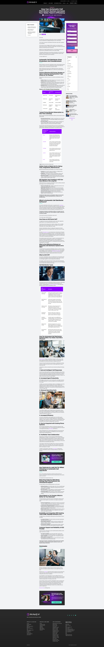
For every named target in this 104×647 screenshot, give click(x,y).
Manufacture (69, 83)
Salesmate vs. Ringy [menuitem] (55, 635)
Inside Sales (68, 60)
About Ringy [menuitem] (67, 624)
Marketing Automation (70, 66)
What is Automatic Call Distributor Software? (30, 30)
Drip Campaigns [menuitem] (29, 624)
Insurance (68, 70)
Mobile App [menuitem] (28, 627)
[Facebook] (45, 34)
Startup (68, 84)
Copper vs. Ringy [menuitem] (55, 625)
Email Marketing (69, 73)
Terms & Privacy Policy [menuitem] (69, 635)
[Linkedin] (43, 34)
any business (61, 205)
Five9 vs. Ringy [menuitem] (55, 626)
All (67, 58)
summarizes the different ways (53, 284)
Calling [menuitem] (28, 623)
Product (45, 3)
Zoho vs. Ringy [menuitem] (55, 638)
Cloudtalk (44, 141)
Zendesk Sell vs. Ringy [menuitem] (56, 637)
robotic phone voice (46, 232)
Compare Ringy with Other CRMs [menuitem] (57, 623)
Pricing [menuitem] (41, 623)
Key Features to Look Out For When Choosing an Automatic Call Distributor (31, 32)
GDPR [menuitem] (66, 633)
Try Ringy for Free (56, 602)
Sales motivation (41, 359)
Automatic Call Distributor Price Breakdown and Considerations (32, 27)
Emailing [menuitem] (28, 625)
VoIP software (51, 428)
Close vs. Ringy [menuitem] (55, 624)
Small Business (69, 76)
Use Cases (51, 3)
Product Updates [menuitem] (68, 625)
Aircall (44, 159)
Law (67, 81)
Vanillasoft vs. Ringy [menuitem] (56, 636)
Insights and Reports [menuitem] (30, 626)
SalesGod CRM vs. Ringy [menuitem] (56, 640)
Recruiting (68, 86)
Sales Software (69, 63)
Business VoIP (52, 7)
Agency (68, 78)
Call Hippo (44, 148)
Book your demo (41, 587)
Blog (67, 3)
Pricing (64, 3)
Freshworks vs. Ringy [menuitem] (56, 627)
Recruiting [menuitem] (41, 627)
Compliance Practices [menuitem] (69, 634)
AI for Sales (68, 68)
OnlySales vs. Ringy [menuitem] (55, 639)
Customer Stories (58, 3)
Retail (68, 89)
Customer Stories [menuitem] (42, 624)
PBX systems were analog (56, 250)
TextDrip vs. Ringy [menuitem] (55, 641)
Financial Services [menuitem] (42, 625)
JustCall (44, 152)
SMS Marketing (69, 71)
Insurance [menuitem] (41, 626)
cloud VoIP (45, 571)
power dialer (55, 448)
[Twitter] (42, 34)
